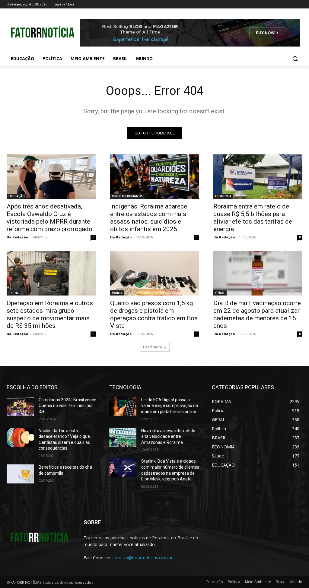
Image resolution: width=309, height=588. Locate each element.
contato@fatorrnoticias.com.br (143, 558)
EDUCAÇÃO (16, 196)
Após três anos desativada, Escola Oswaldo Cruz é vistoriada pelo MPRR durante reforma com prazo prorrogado (49, 218)
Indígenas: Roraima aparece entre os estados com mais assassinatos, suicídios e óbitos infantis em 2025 (148, 218)
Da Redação (17, 237)
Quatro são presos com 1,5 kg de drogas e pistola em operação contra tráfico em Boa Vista (154, 314)
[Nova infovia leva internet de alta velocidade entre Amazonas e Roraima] (122, 437)
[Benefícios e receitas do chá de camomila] (20, 473)
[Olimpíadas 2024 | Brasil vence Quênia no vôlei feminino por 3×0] (20, 406)
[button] (295, 58)
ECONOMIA (223, 196)
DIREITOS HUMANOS (127, 196)
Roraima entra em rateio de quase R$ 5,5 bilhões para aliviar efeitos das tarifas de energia (252, 218)
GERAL (220, 293)
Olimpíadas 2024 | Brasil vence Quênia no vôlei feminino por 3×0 (67, 405)
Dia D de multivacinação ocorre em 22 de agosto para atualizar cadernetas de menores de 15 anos (257, 314)
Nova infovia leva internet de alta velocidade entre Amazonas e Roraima (168, 436)
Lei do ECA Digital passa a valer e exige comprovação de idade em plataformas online (169, 405)
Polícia (13, 293)
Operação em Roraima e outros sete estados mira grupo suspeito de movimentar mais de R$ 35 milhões (50, 314)
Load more (152, 347)
